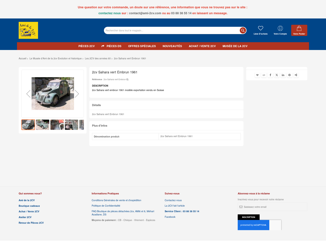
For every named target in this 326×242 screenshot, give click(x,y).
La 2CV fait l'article (175, 205)
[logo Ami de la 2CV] (28, 30)
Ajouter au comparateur (263, 75)
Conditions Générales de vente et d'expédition (116, 200)
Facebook (170, 216)
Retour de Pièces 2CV (31, 222)
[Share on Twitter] (276, 75)
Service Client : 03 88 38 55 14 (182, 211)
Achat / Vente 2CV (29, 211)
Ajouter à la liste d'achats (257, 75)
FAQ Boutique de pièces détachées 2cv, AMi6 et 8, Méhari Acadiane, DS (123, 213)
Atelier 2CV (25, 217)
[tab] (166, 105)
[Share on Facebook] (270, 75)
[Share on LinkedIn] (283, 75)
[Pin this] (289, 75)
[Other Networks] (296, 75)
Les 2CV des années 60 (98, 58)
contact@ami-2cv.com (145, 13)
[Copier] (127, 79)
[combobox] (175, 30)
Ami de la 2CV (27, 200)
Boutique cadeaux (29, 205)
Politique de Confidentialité (106, 205)
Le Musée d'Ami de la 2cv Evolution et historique (56, 58)
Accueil (22, 58)
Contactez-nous (173, 200)
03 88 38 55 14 (181, 13)
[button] (28, 94)
